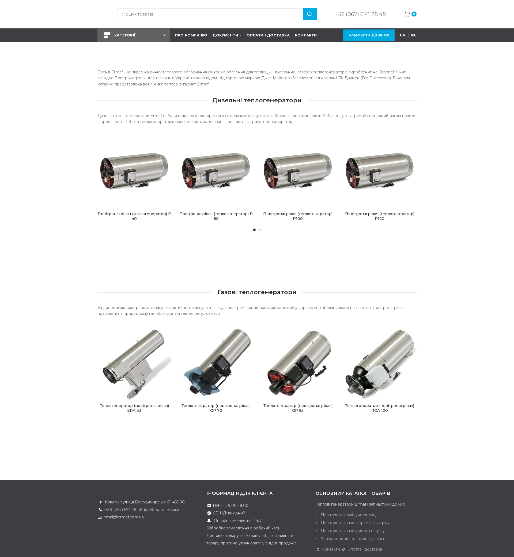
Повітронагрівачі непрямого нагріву (355, 522)
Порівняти (167, 156)
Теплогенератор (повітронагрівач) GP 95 (297, 408)
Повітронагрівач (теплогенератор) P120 (379, 216)
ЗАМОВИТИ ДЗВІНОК (369, 35)
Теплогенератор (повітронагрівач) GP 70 (216, 408)
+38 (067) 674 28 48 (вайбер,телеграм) (141, 509)
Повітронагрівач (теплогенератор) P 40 (134, 216)
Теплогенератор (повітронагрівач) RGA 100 (379, 408)
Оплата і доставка (364, 549)
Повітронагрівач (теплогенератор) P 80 (216, 216)
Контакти (331, 549)
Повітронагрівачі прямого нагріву (353, 530)
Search (310, 14)
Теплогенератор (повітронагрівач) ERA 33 (134, 408)
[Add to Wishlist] (167, 144)
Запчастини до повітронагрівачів (352, 538)
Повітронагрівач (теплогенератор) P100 (297, 216)
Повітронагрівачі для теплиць (349, 515)
